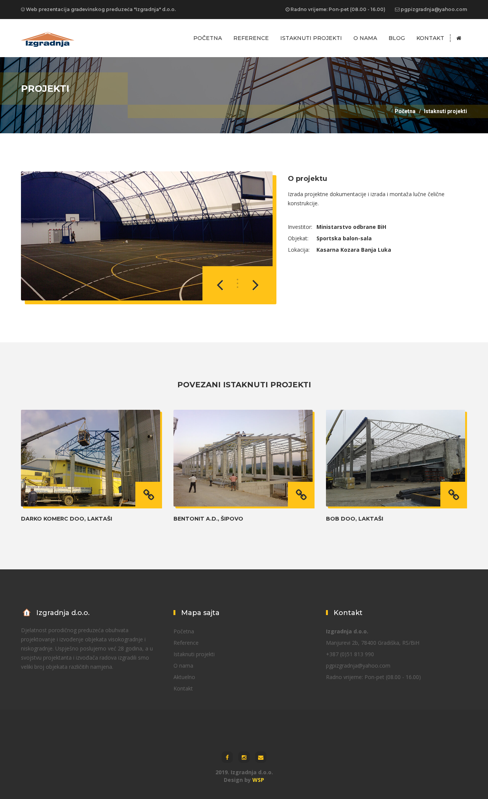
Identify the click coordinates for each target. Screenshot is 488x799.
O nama (365, 38)
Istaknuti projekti (311, 38)
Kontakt (430, 38)
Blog (396, 38)
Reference (251, 38)
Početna (207, 38)
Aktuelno (184, 677)
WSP (258, 779)
